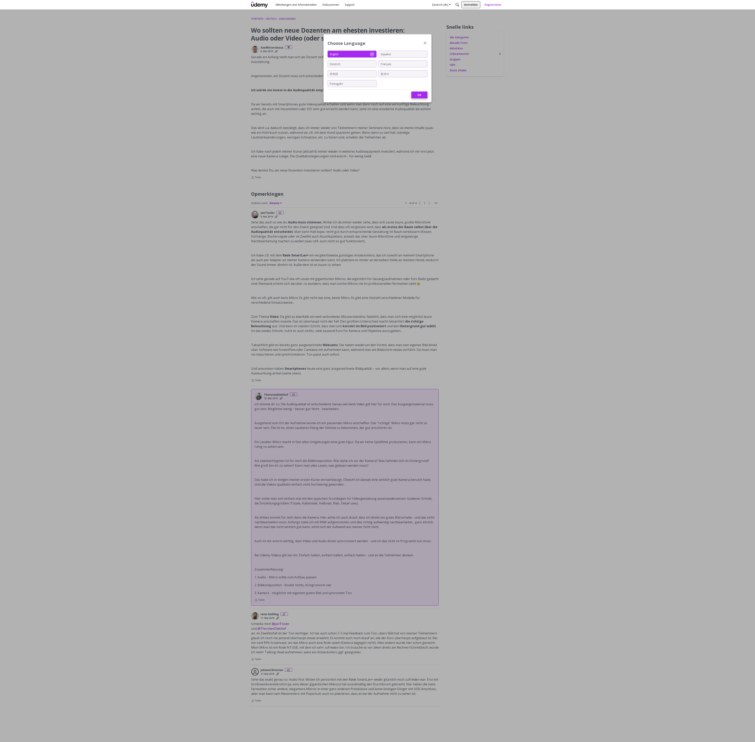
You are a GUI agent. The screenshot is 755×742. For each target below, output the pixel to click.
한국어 (385, 74)
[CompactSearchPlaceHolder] (457, 4)
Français (386, 64)
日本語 (334, 74)
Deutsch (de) (440, 4)
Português (336, 83)
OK (419, 95)
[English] (259, 5)
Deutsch (335, 64)
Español (386, 54)
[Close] (425, 43)
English (334, 54)
